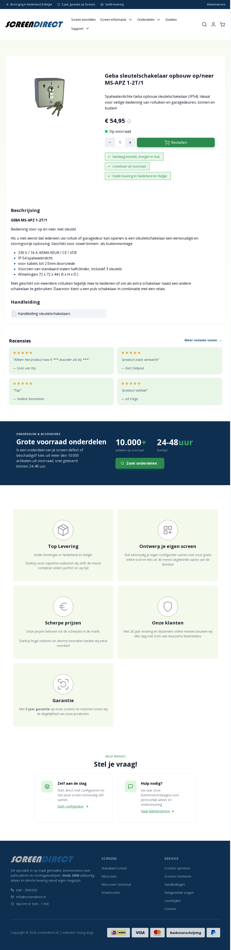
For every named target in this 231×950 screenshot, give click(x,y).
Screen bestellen (83, 19)
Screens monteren (177, 876)
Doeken (171, 19)
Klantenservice (216, 4)
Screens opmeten (177, 868)
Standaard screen (114, 868)
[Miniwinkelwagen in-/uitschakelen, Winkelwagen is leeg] (222, 24)
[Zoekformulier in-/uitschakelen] (204, 24)
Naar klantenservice (155, 811)
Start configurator (71, 806)
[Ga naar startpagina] (34, 24)
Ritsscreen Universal (116, 884)
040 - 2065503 (26, 890)
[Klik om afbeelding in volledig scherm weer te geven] (50, 101)
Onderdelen (146, 19)
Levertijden (172, 901)
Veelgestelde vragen (179, 892)
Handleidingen (174, 884)
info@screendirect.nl (31, 897)
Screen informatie (113, 19)
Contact (170, 909)
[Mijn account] (213, 24)
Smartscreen (111, 892)
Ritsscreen (109, 876)
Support (77, 28)
